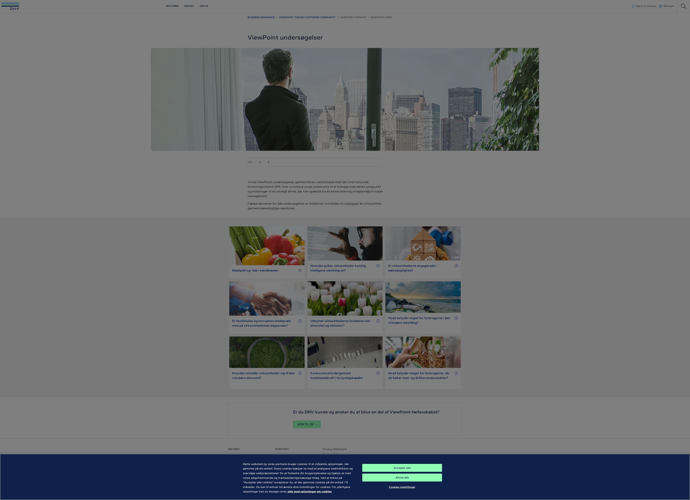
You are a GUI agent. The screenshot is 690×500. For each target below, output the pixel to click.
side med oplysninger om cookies (310, 491)
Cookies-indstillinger (402, 487)
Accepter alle (402, 467)
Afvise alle (402, 477)
